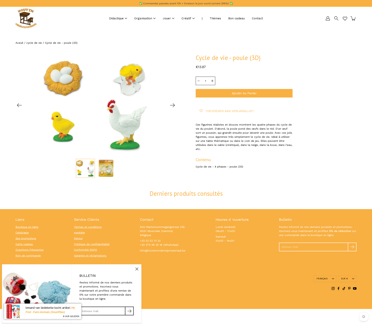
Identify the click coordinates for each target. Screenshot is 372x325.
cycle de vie (34, 42)
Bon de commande (28, 255)
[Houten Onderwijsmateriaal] (26, 18)
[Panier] (353, 18)
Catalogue (22, 232)
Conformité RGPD (85, 249)
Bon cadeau (236, 18)
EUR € (344, 278)
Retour (78, 238)
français (322, 278)
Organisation (143, 18)
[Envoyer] (352, 247)
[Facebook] (338, 288)
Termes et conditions (88, 226)
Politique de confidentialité (91, 244)
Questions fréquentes (30, 249)
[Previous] (19, 105)
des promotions (26, 238)
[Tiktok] (344, 288)
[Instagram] (333, 288)
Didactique (116, 18)
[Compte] (328, 18)
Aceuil (19, 42)
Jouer (167, 18)
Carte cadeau (24, 244)
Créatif (186, 18)
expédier (79, 232)
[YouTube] (354, 288)
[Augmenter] (212, 81)
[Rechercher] (336, 18)
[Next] (172, 105)
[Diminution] (199, 81)
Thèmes (215, 18)
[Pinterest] (349, 288)
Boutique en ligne (27, 226)
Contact (257, 18)
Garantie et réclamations (90, 255)
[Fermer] (136, 269)
